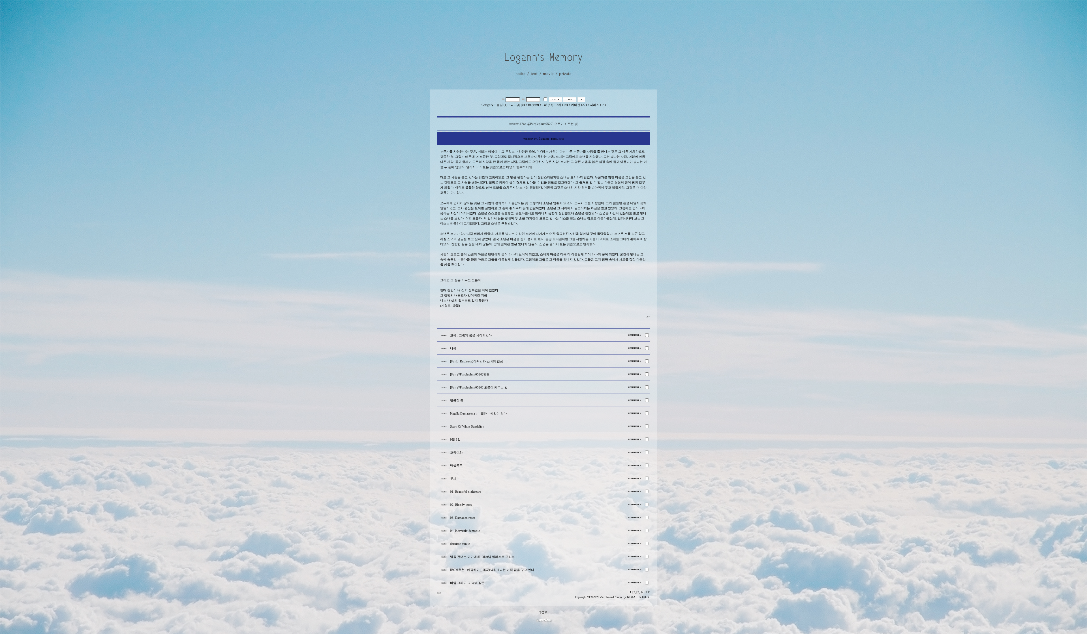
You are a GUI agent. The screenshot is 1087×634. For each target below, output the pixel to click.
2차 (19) (562, 104)
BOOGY (644, 597)
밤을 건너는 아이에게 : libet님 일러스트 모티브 (482, 556)
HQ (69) (533, 104)
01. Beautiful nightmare (465, 491)
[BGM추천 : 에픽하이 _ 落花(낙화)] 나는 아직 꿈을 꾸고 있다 (492, 569)
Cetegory (487, 104)
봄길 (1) (502, 104)
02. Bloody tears (461, 504)
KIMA (631, 597)
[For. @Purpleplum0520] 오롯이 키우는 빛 (479, 387)
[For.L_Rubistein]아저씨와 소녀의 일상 (476, 361)
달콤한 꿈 (456, 400)
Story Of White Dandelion (467, 426)
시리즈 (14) (598, 104)
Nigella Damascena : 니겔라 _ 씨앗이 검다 (478, 413)
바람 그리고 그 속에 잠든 (467, 582)
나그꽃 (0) (518, 104)
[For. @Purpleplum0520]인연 (469, 374)
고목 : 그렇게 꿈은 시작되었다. (471, 335)
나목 (453, 348)
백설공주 (456, 465)
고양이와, (456, 452)
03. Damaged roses (462, 517)
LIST (648, 317)
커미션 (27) (579, 104)
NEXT (645, 592)
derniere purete (460, 543)
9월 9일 (455, 439)
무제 (453, 478)
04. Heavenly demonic (465, 530)
